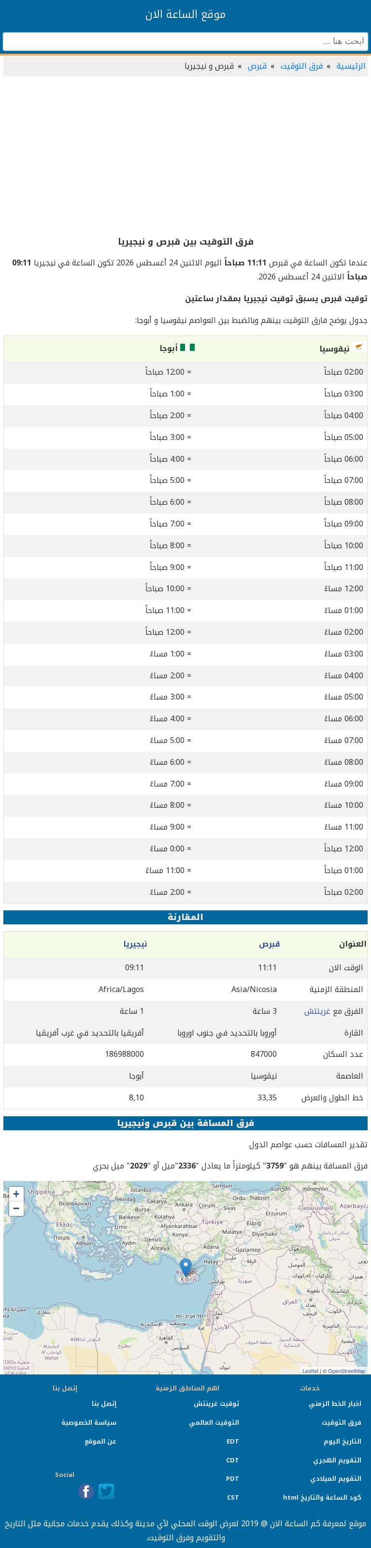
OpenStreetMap (346, 1370)
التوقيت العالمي (214, 1423)
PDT (232, 1479)
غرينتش (317, 1011)
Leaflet (310, 1370)
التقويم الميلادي (335, 1479)
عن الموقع (100, 1441)
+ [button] (16, 1194)
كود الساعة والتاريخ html (322, 1497)
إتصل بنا (104, 1404)
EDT (233, 1441)
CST (233, 1497)
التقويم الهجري (337, 1460)
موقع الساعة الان (185, 14)
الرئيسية (351, 65)
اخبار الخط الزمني (335, 1404)
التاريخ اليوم (342, 1441)
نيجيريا (135, 943)
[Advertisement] (185, 156)
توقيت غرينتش (216, 1404)
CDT (232, 1460)
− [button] (16, 1208)
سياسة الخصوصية (88, 1423)
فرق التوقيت (302, 65)
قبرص (257, 65)
